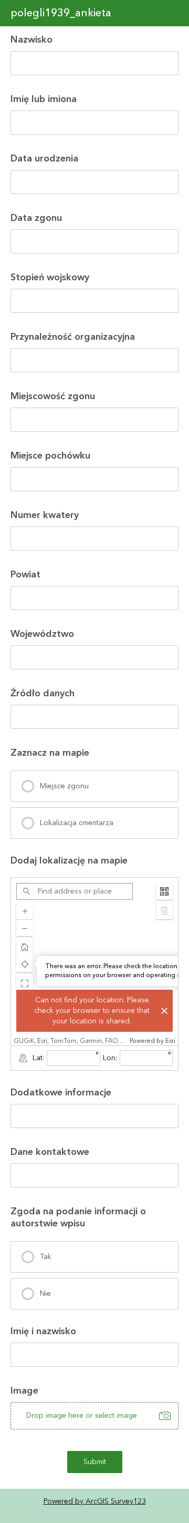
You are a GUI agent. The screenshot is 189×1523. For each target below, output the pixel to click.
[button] (24, 983)
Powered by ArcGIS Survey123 (95, 1501)
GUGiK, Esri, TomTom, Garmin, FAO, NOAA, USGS (70, 1041)
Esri (170, 1041)
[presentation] (94, 786)
